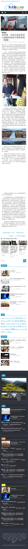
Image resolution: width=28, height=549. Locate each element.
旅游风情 (5, 387)
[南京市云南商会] (5, 465)
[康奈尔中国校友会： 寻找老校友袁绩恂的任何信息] (12, 422)
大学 (9, 321)
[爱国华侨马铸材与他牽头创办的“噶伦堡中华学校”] (12, 428)
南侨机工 (21, 318)
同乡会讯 (10, 533)
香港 (12, 332)
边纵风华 (13, 538)
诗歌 (19, 329)
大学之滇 (20, 537)
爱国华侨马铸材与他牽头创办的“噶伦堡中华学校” (14, 429)
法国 (16, 324)
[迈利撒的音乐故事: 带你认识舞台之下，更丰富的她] (5, 294)
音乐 (5, 332)
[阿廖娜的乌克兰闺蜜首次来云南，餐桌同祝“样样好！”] (13, 513)
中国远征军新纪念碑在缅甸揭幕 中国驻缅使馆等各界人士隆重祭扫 (5, 249)
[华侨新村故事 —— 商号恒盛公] (8, 448)
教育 (2, 324)
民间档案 (24, 537)
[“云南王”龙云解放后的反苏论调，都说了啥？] (5, 286)
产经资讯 (18, 533)
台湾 (25, 318)
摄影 (25, 321)
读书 (21, 329)
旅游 (13, 324)
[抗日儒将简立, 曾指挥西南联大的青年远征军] (5, 339)
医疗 (14, 318)
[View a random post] (25, 12)
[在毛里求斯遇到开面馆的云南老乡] (9, 501)
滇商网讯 (20, 540)
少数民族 (16, 321)
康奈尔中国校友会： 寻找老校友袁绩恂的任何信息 (14, 424)
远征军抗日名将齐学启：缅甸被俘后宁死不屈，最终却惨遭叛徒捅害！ (13, 250)
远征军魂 (4, 32)
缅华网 (13, 542)
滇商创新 (8, 540)
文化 (7, 324)
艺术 (23, 326)
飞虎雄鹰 (8, 537)
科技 (11, 326)
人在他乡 (22, 533)
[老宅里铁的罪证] (5, 353)
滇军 (20, 324)
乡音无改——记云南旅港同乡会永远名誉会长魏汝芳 (14, 476)
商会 (6, 321)
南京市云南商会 (13, 465)
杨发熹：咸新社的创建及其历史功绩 (12, 1)
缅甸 (14, 326)
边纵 (24, 329)
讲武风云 (9, 538)
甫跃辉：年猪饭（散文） (15, 361)
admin (11, 42)
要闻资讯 (6, 533)
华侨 (21, 42)
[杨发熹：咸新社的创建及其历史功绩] (5, 278)
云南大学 (3, 318)
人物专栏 (6, 536)
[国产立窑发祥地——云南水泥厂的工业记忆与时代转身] (5, 301)
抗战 (21, 321)
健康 (8, 318)
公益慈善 (4, 534)
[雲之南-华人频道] (2, 12)
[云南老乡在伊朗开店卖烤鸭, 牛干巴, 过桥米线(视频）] (13, 454)
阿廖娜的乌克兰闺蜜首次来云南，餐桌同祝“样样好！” (13, 514)
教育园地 (22, 536)
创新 (12, 318)
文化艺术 (14, 536)
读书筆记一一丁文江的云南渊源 (18, 236)
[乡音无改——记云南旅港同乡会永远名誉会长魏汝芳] (13, 474)
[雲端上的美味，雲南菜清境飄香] (8, 507)
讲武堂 (16, 329)
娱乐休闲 (24, 534)
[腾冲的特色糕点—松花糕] (7, 523)
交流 (6, 318)
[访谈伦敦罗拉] (5, 271)
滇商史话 (16, 540)
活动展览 (14, 533)
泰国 (18, 324)
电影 (6, 326)
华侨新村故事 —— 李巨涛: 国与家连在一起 (14, 460)
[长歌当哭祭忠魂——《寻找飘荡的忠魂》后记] (23, 241)
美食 (19, 326)
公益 (10, 318)
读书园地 (10, 536)
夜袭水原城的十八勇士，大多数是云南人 (12, 232)
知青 (9, 326)
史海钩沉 (16, 537)
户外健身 (20, 534)
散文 (5, 324)
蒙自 (4, 329)
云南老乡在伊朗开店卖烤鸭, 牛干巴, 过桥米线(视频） (13, 455)
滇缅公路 (4, 537)
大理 (12, 321)
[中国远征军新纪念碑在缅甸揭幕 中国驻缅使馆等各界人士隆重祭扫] (5, 241)
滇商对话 (12, 540)
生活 (25, 533)
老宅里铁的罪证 (13, 354)
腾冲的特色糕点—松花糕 (18, 524)
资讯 (3, 533)
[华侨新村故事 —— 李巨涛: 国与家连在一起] (11, 459)
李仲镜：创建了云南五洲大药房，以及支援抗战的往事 (13, 470)
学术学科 (18, 536)
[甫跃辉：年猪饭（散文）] (5, 360)
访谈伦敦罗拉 (12, 271)
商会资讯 (23, 538)
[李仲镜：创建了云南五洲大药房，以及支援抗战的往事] (13, 469)
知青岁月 (17, 538)
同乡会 (3, 321)
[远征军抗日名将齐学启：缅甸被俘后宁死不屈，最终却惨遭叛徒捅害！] (14, 241)
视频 (13, 329)
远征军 (23, 42)
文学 (11, 324)
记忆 (25, 536)
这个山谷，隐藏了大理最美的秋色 (13, 390)
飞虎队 (9, 332)
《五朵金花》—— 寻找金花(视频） (17, 347)
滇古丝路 (5, 538)
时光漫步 (16, 534)
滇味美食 (12, 534)
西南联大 (8, 329)
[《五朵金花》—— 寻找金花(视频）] (5, 346)
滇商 (23, 324)
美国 (16, 326)
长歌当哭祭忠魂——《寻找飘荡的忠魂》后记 (22, 248)
